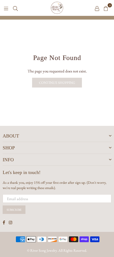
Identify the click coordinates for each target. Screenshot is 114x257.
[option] (57, 18)
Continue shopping (57, 82)
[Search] (15, 8)
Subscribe (14, 210)
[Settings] (97, 8)
